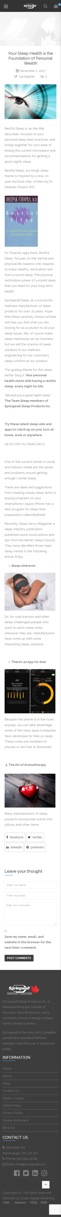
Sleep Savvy (36, 444)
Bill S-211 (9, 1127)
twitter (37, 837)
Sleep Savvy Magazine (35, 523)
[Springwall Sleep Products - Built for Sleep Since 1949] (30, 6)
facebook (17, 837)
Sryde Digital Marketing (37, 1198)
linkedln (16, 847)
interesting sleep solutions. (24, 644)
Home (7, 1068)
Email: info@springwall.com (26, 1164)
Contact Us (11, 1091)
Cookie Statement (16, 1120)
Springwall (26, 76)
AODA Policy (12, 1105)
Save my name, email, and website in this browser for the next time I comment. (28, 942)
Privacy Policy (13, 1113)
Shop (6, 1083)
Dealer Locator (13, 1098)
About (7, 1076)
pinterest (37, 847)
